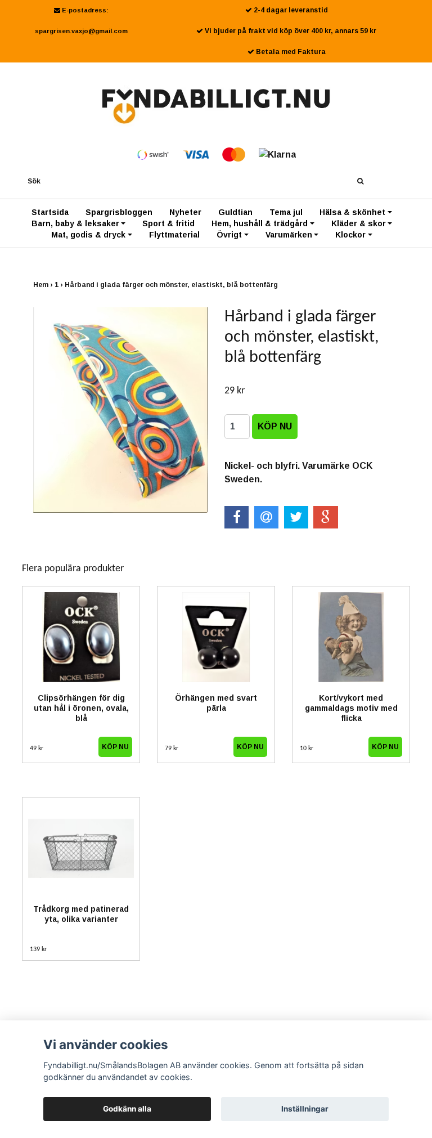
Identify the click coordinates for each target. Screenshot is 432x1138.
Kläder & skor (358, 223)
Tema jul (286, 212)
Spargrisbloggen (119, 212)
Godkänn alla (127, 1108)
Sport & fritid (168, 223)
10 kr (306, 748)
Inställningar (304, 1108)
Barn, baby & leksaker (75, 223)
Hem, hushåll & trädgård (260, 223)
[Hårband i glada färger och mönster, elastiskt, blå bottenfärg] (120, 410)
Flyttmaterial (174, 234)
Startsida (50, 212)
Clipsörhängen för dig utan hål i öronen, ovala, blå (81, 708)
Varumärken (289, 234)
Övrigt (229, 234)
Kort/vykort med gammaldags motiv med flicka (351, 708)
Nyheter (185, 212)
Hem (44, 285)
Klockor (350, 234)
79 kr (171, 748)
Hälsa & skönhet (352, 212)
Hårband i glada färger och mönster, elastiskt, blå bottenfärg (172, 285)
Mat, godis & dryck (88, 234)
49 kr (36, 748)
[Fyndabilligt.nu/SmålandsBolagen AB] (216, 105)
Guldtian (235, 212)
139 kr (38, 949)
